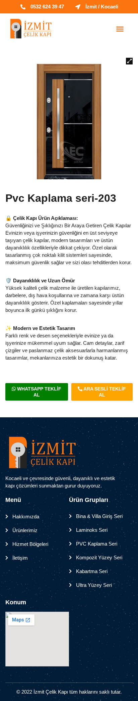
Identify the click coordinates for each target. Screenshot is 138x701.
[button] (120, 29)
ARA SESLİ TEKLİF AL (104, 392)
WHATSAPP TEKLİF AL (38, 392)
